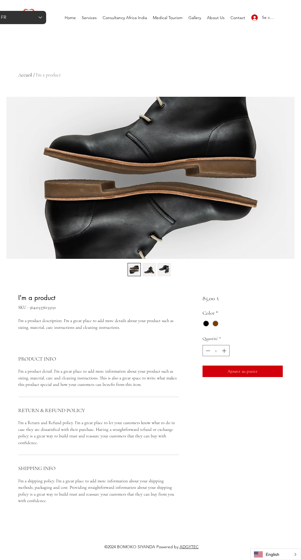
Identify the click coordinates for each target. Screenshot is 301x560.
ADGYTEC (189, 546)
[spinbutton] (216, 350)
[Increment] (225, 350)
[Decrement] (207, 350)
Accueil (25, 75)
